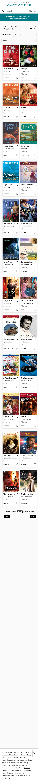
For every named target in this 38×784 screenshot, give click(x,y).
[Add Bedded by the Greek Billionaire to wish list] (17, 348)
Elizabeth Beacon (28, 303)
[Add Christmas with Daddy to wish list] (17, 426)
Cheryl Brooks (27, 110)
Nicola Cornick (27, 381)
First (6, 516)
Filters (5, 40)
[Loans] (30, 11)
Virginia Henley (9, 226)
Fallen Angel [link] (7, 262)
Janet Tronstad (27, 187)
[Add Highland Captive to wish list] (17, 155)
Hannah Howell (9, 149)
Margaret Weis (9, 265)
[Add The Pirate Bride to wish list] (35, 232)
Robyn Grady (8, 303)
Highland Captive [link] (9, 146)
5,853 (25, 512)
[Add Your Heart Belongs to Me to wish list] (17, 78)
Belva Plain (26, 149)
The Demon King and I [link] (27, 494)
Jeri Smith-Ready (10, 496)
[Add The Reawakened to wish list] (17, 503)
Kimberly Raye (27, 419)
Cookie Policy (7, 778)
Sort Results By (7, 35)
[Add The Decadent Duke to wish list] (17, 232)
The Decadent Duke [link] (9, 223)
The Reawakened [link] (9, 494)
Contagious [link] (25, 69)
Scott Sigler (26, 71)
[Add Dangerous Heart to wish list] (35, 271)
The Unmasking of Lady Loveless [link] (27, 378)
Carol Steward (27, 458)
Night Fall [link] (6, 107)
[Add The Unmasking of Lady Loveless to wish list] (35, 387)
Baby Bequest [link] (8, 301)
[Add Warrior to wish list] (35, 116)
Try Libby (8, 16)
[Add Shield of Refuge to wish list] (35, 464)
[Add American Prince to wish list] (35, 348)
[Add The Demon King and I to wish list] (35, 503)
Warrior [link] (23, 107)
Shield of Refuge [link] (27, 455)
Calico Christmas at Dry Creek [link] (27, 185)
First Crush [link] (7, 455)
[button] (31, 28)
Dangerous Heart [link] (27, 262)
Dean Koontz (8, 71)
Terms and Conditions (10, 755)
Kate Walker (8, 342)
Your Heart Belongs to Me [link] (9, 69)
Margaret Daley (9, 381)
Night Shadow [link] (8, 185)
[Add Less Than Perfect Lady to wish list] (35, 310)
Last (32, 516)
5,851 (14, 512)
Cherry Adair (8, 110)
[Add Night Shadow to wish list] (17, 194)
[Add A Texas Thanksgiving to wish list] (17, 387)
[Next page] (36, 512)
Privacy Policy (26, 755)
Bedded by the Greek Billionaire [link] (9, 339)
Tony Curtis (26, 342)
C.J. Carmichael (9, 419)
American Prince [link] (26, 339)
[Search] (3, 11)
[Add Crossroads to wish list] (35, 155)
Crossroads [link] (25, 146)
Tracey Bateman (27, 265)
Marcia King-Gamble (11, 458)
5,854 (31, 512)
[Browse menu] (34, 11)
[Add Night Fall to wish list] (17, 116)
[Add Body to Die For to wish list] (35, 426)
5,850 (8, 512)
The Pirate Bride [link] (26, 223)
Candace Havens (28, 496)
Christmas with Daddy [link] (9, 417)
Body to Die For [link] (26, 417)
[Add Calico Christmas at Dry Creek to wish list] (35, 194)
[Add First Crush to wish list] (17, 464)
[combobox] (15, 11)
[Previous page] (3, 512)
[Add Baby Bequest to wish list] (17, 310)
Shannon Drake (27, 226)
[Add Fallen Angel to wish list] (17, 271)
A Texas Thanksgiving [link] (9, 378)
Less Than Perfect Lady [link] (27, 301)
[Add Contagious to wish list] (35, 78)
